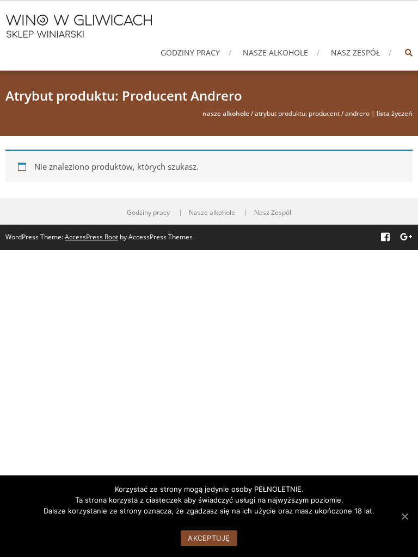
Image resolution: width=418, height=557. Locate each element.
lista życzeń (395, 113)
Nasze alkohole (275, 52)
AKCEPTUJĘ (209, 538)
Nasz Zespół (355, 52)
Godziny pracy (190, 52)
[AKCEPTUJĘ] (404, 516)
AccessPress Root (91, 237)
